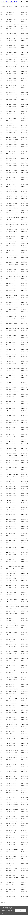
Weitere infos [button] (4, 913)
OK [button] (20, 910)
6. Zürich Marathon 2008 (9, 2)
